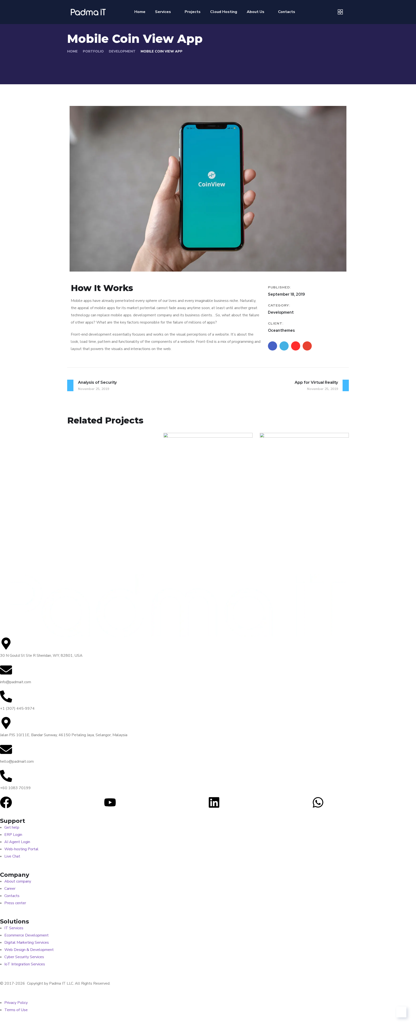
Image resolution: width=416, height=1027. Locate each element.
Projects (193, 11)
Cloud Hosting (223, 11)
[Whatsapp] (318, 802)
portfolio (93, 51)
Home (139, 11)
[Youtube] (110, 802)
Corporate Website (202, 517)
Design (276, 526)
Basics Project (291, 517)
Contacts (286, 11)
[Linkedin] (214, 802)
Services (163, 11)
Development (122, 51)
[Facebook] (6, 802)
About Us (255, 11)
